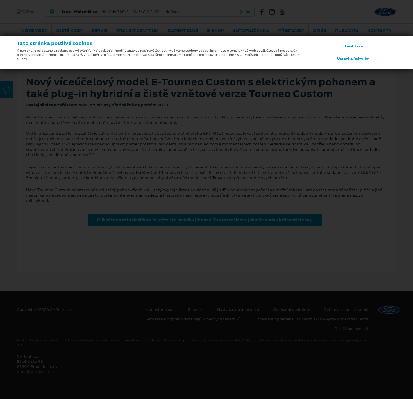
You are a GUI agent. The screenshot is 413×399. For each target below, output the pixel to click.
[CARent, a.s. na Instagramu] (274, 12)
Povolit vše (353, 46)
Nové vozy (34, 30)
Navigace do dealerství (238, 309)
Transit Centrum (137, 30)
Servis (100, 30)
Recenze (196, 309)
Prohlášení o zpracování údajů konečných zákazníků (194, 319)
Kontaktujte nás (159, 309)
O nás (319, 30)
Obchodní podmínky (291, 309)
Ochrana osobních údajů (346, 309)
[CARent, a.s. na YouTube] (284, 12)
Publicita (346, 30)
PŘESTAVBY (291, 30)
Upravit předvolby (353, 58)
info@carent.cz (45, 371)
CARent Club (183, 30)
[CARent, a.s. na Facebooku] (264, 12)
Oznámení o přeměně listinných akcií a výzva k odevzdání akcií (311, 319)
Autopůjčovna (251, 30)
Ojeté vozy (69, 30)
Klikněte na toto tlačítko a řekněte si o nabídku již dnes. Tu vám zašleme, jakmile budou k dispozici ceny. (204, 220)
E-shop (215, 30)
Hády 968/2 (121, 11)
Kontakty (379, 30)
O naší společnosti (351, 328)
